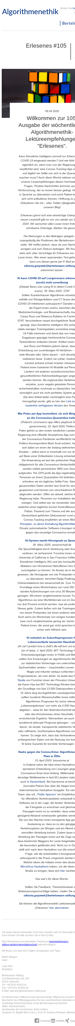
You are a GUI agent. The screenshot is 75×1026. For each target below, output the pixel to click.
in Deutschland (36, 781)
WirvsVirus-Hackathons (34, 866)
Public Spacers (47, 794)
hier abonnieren (59, 907)
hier (62, 870)
